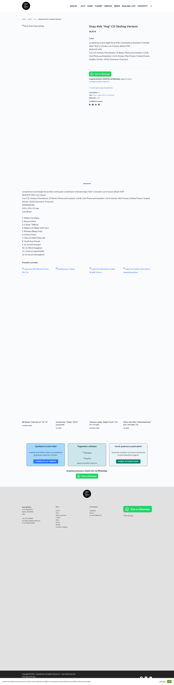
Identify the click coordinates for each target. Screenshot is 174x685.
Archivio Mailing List (96, 515)
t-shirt (98, 6)
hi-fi (83, 6)
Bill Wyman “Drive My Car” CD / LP (34, 422)
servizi (108, 6)
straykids (110, 95)
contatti (142, 6)
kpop (104, 95)
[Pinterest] (96, 104)
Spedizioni (93, 510)
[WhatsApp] (150, 678)
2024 (94, 95)
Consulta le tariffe (45, 461)
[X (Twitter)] (93, 104)
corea (99, 95)
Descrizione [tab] (87, 183)
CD (99, 92)
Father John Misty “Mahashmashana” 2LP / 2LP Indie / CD (137, 423)
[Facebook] (90, 104)
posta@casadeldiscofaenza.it (99, 81)
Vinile (30, 425)
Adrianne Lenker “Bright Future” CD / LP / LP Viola (104, 423)
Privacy (92, 513)
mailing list (129, 6)
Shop (57, 520)
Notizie (58, 524)
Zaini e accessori (61, 515)
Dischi (26, 425)
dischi (73, 6)
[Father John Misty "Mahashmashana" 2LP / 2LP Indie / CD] (137, 342)
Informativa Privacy (28, 677)
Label (91, 38)
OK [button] (169, 681)
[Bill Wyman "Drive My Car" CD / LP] (36, 342)
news (117, 6)
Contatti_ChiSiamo (62, 527)
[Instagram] (146, 678)
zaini (90, 6)
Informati (162, 681)
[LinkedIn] (99, 104)
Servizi (58, 522)
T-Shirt (58, 517)
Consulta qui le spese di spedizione (101, 88)
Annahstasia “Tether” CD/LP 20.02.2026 (67, 423)
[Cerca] (151, 6)
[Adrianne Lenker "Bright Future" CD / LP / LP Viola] (104, 342)
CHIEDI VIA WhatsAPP (128, 461)
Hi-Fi (57, 513)
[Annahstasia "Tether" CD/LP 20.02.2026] (70, 342)
